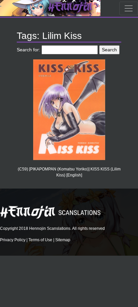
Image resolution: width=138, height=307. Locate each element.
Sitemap (62, 240)
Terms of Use (40, 240)
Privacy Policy (12, 240)
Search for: (28, 49)
